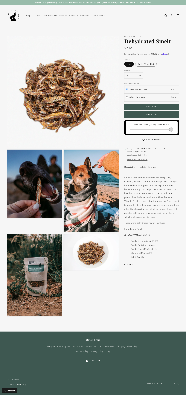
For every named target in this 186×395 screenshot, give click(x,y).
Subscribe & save (137, 97)
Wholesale (110, 346)
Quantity (127, 70)
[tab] (130, 167)
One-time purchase (138, 89)
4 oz (129, 64)
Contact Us (91, 346)
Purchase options (132, 83)
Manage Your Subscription (58, 346)
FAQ (100, 346)
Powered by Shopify (172, 384)
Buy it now (151, 114)
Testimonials (78, 346)
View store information (137, 159)
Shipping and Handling (127, 346)
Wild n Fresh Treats (158, 384)
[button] (29, 16)
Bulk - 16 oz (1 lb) (146, 64)
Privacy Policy (97, 351)
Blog (108, 351)
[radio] (127, 89)
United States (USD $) (17, 385)
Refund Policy (82, 351)
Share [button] (130, 264)
